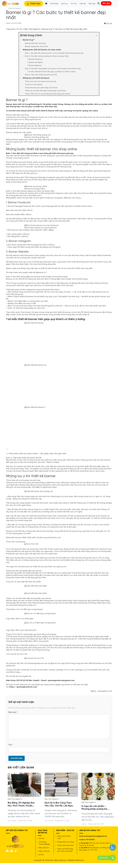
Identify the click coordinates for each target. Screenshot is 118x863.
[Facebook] (7, 851)
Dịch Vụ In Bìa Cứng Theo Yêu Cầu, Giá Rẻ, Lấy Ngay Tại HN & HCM (59, 804)
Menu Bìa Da (44, 848)
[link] (24, 784)
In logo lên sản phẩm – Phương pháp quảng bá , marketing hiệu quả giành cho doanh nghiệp (95, 808)
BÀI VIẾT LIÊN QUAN (21, 767)
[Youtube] (11, 851)
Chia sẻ (109, 23)
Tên (10, 745)
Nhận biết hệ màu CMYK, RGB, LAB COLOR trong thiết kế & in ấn (33, 538)
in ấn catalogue (76, 670)
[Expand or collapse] (96, 35)
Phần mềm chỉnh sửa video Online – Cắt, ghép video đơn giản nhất (37, 454)
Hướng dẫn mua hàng (65, 842)
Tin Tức (19, 29)
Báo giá (106, 3)
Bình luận (13, 712)
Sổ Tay (41, 838)
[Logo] (15, 841)
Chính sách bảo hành (65, 845)
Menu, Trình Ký (44, 851)
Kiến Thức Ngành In (32, 29)
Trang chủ (10, 29)
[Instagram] (16, 851)
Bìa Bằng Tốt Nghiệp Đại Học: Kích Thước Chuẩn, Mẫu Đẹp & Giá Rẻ (21, 804)
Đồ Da (41, 855)
